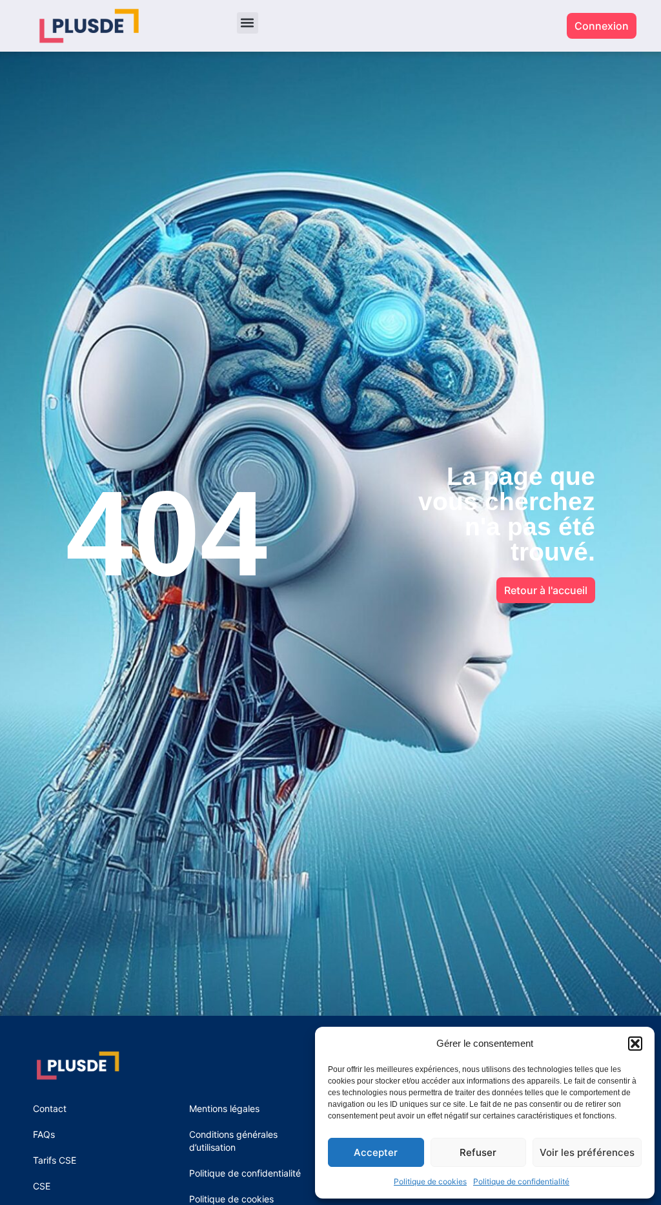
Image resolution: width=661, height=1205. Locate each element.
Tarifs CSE (54, 1160)
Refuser (478, 1152)
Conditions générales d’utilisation (233, 1141)
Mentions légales (224, 1108)
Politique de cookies (430, 1181)
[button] (635, 1043)
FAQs (44, 1134)
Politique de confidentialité (521, 1181)
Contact (49, 1108)
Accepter (376, 1152)
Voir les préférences (587, 1152)
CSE (41, 1185)
